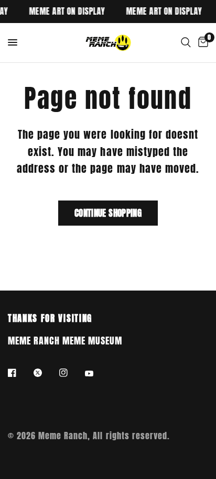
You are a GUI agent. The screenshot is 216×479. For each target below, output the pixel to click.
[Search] (186, 42)
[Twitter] (45, 372)
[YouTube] (96, 373)
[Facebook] (19, 372)
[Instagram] (70, 372)
